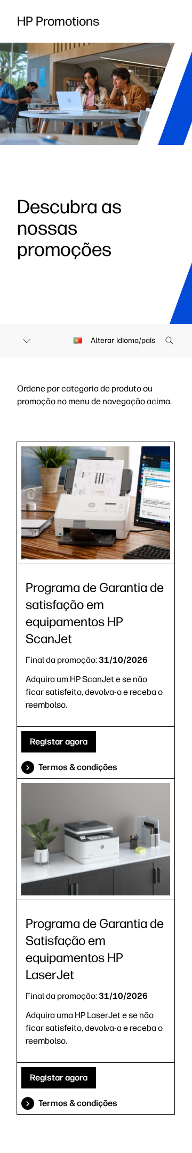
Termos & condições (77, 767)
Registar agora (58, 741)
